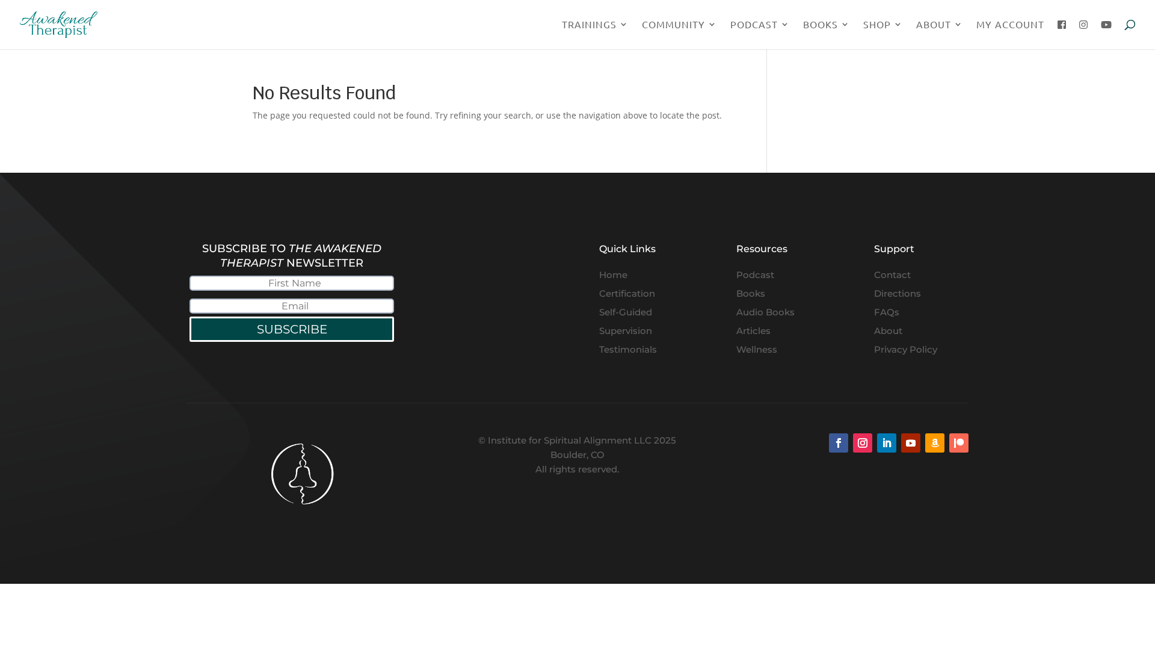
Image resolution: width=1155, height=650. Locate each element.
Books (820, 25)
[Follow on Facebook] (838, 443)
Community (673, 25)
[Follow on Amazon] (934, 443)
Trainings (589, 25)
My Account (1010, 25)
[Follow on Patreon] (959, 443)
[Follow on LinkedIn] (886, 443)
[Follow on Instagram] (862, 443)
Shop (877, 25)
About (933, 25)
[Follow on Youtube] (910, 443)
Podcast (754, 25)
